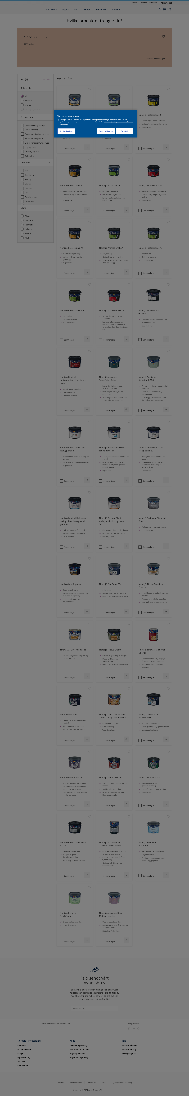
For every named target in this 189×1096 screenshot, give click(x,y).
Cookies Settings (66, 131)
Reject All (124, 131)
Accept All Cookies (106, 131)
